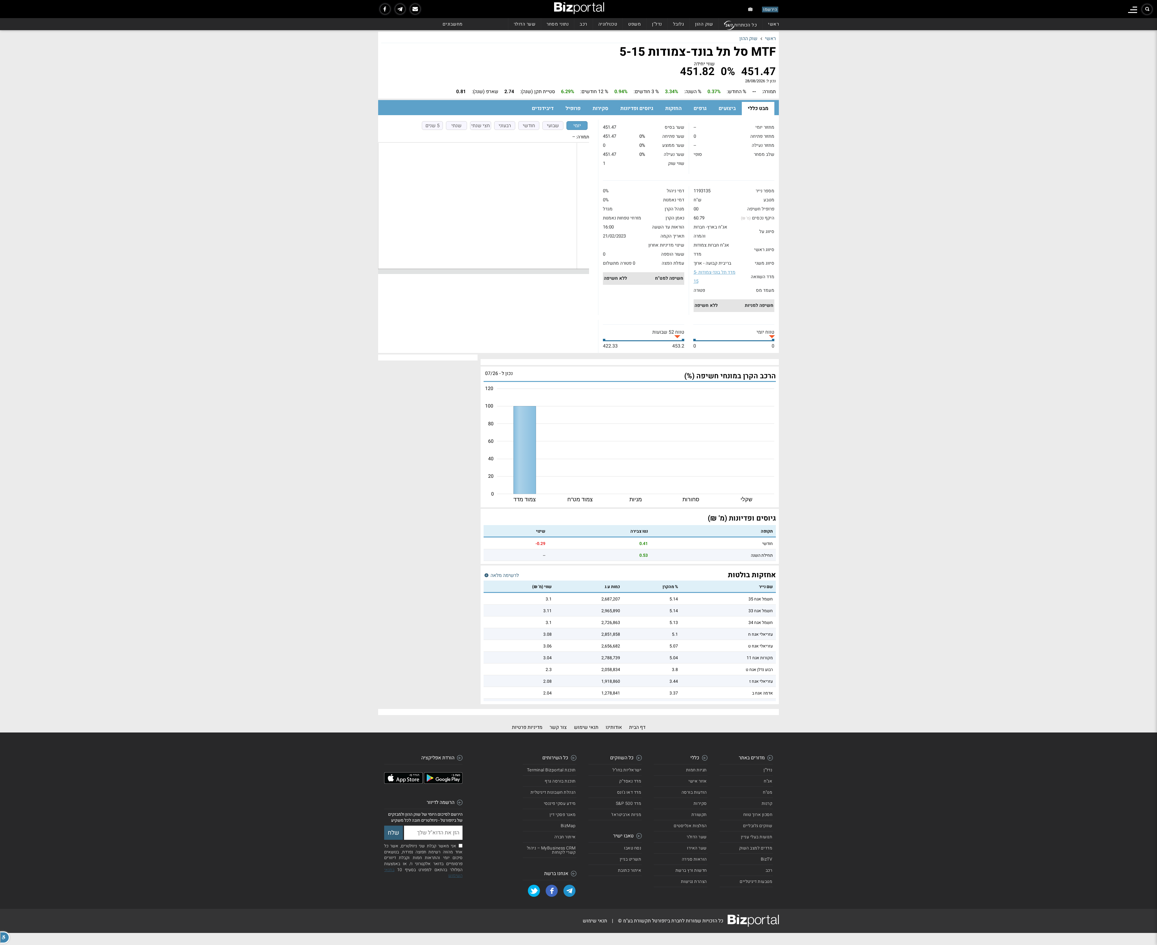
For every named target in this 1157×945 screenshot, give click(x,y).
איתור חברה (565, 837)
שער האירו (697, 848)
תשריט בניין (630, 859)
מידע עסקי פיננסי (560, 803)
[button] (5, 937)
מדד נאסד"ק (630, 781)
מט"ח (767, 792)
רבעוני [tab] (505, 125)
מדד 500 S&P (628, 803)
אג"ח (768, 781)
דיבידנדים (542, 108)
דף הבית (637, 727)
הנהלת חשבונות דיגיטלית (553, 792)
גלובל (678, 24)
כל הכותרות (745, 25)
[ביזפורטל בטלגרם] (400, 9)
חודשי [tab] (529, 125)
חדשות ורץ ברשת (691, 870)
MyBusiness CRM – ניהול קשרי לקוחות (551, 850)
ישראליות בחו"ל (627, 770)
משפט (634, 24)
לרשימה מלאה (504, 575)
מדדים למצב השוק (756, 848)
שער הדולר (525, 24)
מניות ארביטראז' (626, 814)
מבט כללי (758, 108)
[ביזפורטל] (579, 8)
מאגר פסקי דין (563, 814)
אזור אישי (697, 781)
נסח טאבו (632, 848)
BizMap (568, 826)
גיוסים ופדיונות (636, 108)
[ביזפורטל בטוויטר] (534, 891)
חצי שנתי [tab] (480, 125)
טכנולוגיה (607, 24)
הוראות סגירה (694, 859)
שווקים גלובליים (758, 826)
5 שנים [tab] (432, 125)
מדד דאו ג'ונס (629, 792)
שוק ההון (704, 24)
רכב (583, 24)
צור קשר (558, 727)
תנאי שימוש (586, 727)
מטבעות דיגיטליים (756, 881)
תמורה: (582, 136)
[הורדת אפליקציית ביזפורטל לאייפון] (403, 782)
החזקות (673, 108)
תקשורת (699, 814)
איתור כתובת (629, 870)
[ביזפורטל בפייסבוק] (385, 9)
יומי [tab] (577, 125)
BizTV (767, 859)
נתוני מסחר (558, 24)
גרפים (700, 108)
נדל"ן (657, 24)
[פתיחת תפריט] (1132, 10)
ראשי (773, 24)
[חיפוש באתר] (1147, 9)
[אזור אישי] (750, 9)
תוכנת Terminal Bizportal (551, 770)
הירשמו (770, 9)
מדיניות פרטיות (527, 727)
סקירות (600, 108)
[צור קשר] (415, 9)
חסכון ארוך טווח (758, 814)
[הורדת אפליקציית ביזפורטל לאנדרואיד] (443, 782)
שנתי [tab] (456, 125)
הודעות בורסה (694, 792)
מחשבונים (453, 24)
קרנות (767, 803)
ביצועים (727, 108)
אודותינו (614, 727)
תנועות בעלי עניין (757, 837)
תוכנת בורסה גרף (560, 781)
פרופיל (573, 108)
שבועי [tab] (553, 125)
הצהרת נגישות (694, 881)
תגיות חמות (696, 770)
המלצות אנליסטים (690, 826)
